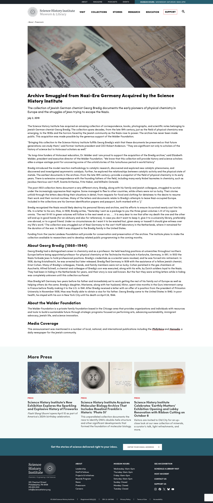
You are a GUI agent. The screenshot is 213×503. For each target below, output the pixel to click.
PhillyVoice (158, 329)
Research (134, 12)
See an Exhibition (163, 463)
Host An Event (161, 473)
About (85, 2)
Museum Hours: (147, 2)
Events (126, 2)
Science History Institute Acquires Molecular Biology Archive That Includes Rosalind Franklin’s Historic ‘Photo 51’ (105, 407)
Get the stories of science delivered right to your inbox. (84, 446)
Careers (79, 489)
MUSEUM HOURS (121, 463)
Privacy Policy (125, 499)
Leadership (81, 469)
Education (152, 12)
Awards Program (83, 479)
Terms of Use (142, 499)
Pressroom (39, 22)
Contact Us (160, 478)
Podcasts (112, 2)
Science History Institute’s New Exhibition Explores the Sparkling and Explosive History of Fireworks (53, 405)
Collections (99, 12)
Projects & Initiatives (85, 476)
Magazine (97, 2)
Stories (117, 12)
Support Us (160, 483)
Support (170, 11)
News (78, 482)
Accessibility (157, 499)
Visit (82, 12)
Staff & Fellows (82, 472)
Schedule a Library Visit (166, 468)
